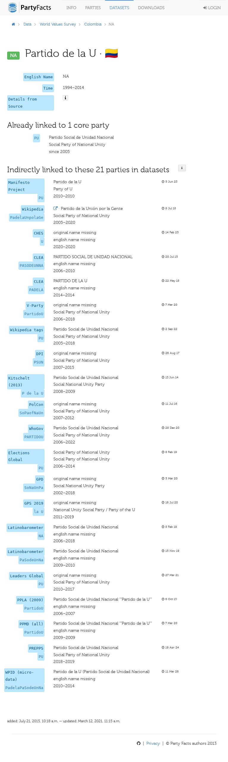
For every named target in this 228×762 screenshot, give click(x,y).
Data (27, 24)
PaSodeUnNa (31, 560)
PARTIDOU (33, 437)
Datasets (119, 7)
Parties (93, 7)
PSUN (38, 362)
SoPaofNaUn (31, 413)
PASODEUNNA (31, 265)
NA (41, 536)
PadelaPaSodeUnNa (24, 688)
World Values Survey (58, 24)
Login (214, 7)
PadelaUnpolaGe (26, 217)
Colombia (93, 24)
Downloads (151, 7)
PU (36, 138)
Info (71, 7)
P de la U (32, 393)
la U (38, 511)
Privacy (153, 743)
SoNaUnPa (33, 487)
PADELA (36, 290)
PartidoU (33, 314)
